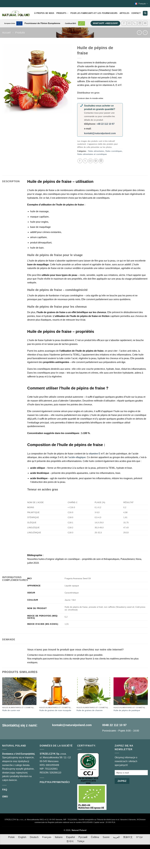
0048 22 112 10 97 (114, 725)
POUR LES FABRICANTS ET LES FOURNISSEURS (93, 13)
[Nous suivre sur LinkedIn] (139, 23)
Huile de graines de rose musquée (55, 710)
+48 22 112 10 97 (106, 124)
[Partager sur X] (85, 160)
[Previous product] (145, 32)
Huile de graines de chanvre (89, 710)
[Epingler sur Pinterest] (95, 160)
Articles (124, 13)
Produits (61, 13)
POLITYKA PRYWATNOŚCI (55, 782)
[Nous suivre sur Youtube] (145, 23)
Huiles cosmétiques (113, 151)
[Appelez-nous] (134, 23)
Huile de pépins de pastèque (127, 710)
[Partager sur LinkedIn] (101, 160)
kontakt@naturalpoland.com (100, 133)
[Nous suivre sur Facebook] (124, 23)
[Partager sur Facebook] (79, 160)
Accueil (6, 32)
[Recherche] (145, 13)
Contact (136, 13)
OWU (5, 796)
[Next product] (139, 32)
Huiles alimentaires (96, 151)
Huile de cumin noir (11, 710)
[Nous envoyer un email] (129, 23)
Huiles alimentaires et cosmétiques (92, 154)
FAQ (4, 789)
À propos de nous (44, 13)
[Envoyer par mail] (90, 160)
